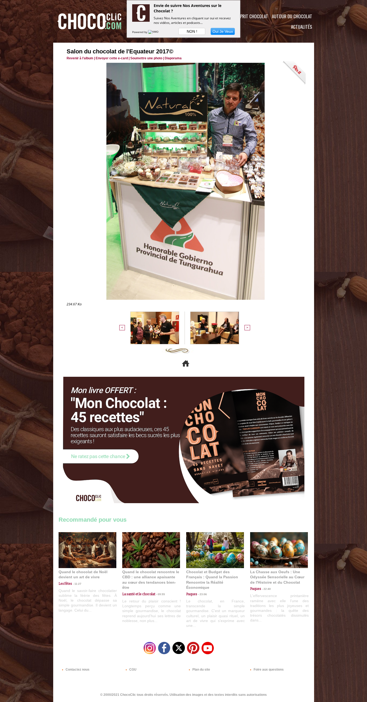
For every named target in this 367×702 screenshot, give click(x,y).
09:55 (160, 594)
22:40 (266, 588)
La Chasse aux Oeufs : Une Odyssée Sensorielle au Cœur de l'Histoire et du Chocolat (277, 577)
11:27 (76, 583)
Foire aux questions (268, 669)
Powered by (140, 32)
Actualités (301, 26)
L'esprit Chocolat (250, 16)
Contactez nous (77, 669)
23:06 (202, 594)
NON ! (192, 31)
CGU (132, 669)
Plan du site (201, 669)
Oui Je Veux (223, 31)
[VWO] (153, 32)
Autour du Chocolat (292, 16)
